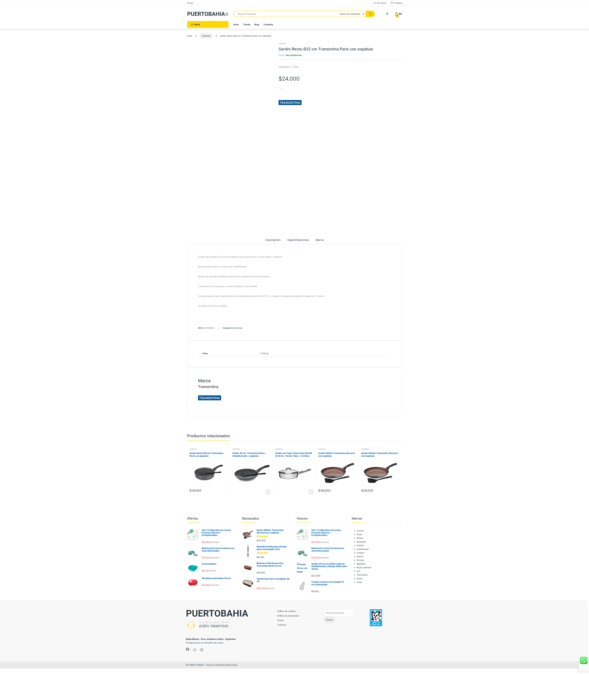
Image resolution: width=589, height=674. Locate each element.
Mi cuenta (381, 3)
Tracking (398, 3)
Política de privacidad (288, 615)
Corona (360, 530)
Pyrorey (360, 560)
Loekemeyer (363, 549)
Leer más (268, 491)
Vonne (360, 578)
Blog (256, 24)
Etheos (360, 538)
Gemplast (361, 541)
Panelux (360, 552)
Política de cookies (286, 611)
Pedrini (360, 556)
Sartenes (206, 35)
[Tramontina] (290, 102)
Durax (359, 534)
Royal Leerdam (364, 567)
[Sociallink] (187, 649)
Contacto (268, 24)
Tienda (246, 24)
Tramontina (362, 574)
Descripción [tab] (272, 240)
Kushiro (360, 545)
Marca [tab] (319, 240)
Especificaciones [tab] (298, 240)
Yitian (359, 582)
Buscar (329, 619)
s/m (358, 571)
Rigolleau (361, 563)
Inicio (236, 24)
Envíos (190, 3)
